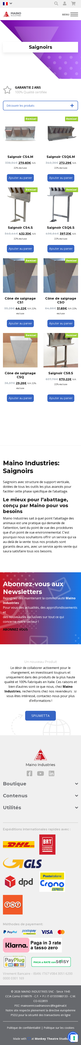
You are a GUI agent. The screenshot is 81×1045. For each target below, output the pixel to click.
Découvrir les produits (20, 105)
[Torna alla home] (13, 14)
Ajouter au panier (20, 178)
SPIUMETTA (40, 716)
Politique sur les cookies (59, 1028)
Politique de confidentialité (23, 1028)
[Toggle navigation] (70, 14)
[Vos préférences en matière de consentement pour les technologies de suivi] (74, 1038)
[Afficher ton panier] (73, 4)
